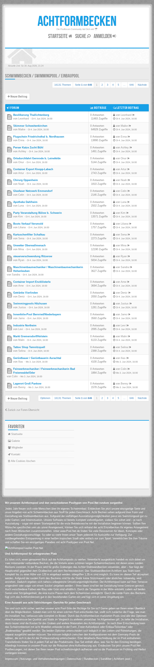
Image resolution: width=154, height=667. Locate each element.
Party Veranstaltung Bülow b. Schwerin (37, 212)
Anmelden (103, 36)
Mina (21, 249)
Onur (21, 162)
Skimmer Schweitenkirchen (30, 125)
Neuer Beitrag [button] (18, 96)
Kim (20, 216)
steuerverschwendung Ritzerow (32, 256)
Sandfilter (105, 658)
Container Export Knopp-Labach (33, 169)
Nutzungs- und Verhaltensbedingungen (42, 658)
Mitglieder (17, 447)
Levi (20, 329)
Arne (21, 285)
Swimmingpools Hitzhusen (30, 303)
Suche (81, 36)
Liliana (22, 227)
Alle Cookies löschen (22, 460)
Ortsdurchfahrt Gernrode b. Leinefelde (37, 158)
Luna (21, 205)
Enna (21, 140)
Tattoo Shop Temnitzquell (29, 347)
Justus (22, 307)
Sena (21, 238)
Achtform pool (122, 658)
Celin (21, 194)
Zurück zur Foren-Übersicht (23, 409)
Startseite (58, 36)
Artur (21, 173)
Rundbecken (91, 658)
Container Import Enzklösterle (32, 281)
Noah (21, 183)
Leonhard (23, 118)
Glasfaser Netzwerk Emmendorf (32, 190)
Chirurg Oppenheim (25, 180)
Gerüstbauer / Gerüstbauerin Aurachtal (37, 358)
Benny (22, 387)
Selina (21, 350)
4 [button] (113, 84)
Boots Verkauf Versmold (28, 223)
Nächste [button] (142, 84)
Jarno (21, 318)
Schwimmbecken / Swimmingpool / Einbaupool (42, 76)
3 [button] (107, 84)
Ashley (22, 151)
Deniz (21, 296)
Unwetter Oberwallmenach (29, 245)
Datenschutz (74, 658)
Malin (21, 339)
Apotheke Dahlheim (25, 201)
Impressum (11, 658)
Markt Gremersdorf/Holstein (30, 336)
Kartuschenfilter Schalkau (29, 234)
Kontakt (15, 454)
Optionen (45, 398)
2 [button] (102, 84)
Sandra (16, 274)
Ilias (20, 361)
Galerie (15, 440)
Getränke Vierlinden (25, 292)
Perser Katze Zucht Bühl (28, 147)
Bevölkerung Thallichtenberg (31, 114)
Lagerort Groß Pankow (27, 383)
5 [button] (118, 84)
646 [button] (132, 84)
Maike (21, 129)
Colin (15, 376)
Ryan (21, 260)
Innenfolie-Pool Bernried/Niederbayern (37, 314)
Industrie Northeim (24, 325)
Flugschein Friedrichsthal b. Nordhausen (38, 136)
